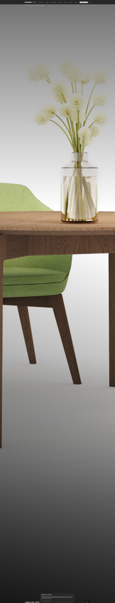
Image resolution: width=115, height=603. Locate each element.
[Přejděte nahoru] (113, 601)
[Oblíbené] (89, 2)
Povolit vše (43, 600)
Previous (2, 305)
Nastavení (47, 600)
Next (113, 305)
